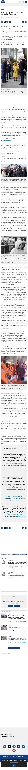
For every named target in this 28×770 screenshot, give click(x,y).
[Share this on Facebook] (2, 22)
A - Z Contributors (6, 734)
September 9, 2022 (20, 489)
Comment (11, 560)
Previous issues (5, 730)
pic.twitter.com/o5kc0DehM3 (14, 496)
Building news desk (6, 17)
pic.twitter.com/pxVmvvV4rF (14, 487)
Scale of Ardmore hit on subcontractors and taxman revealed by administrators (17, 629)
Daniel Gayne (23, 621)
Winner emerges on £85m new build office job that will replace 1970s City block (17, 639)
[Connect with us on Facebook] (4, 746)
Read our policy (14, 762)
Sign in (9, 19)
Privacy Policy (12, 758)
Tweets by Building (5, 653)
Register (17, 606)
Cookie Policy (4, 758)
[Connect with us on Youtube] (14, 750)
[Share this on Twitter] (4, 22)
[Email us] (18, 746)
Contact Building (21, 758)
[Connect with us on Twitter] (9, 746)
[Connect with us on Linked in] (14, 746)
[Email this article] (10, 22)
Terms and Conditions (17, 756)
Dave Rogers (22, 632)
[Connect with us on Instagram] (23, 746)
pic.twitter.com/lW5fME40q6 (14, 463)
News (2, 9)
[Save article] (26, 22)
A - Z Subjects (5, 732)
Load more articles (14, 648)
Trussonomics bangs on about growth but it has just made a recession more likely (17, 563)
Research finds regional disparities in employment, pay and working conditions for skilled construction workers (17, 617)
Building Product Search (8, 736)
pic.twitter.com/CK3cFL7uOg (14, 514)
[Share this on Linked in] (7, 22)
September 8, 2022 (14, 500)
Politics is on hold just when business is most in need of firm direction (17, 574)
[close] (27, 19)
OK (14, 765)
